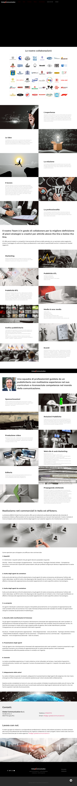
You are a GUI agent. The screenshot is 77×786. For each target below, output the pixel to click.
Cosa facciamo (42, 1)
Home (19, 1)
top (71, 782)
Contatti (56, 1)
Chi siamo (29, 1)
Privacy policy (63, 769)
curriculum (23, 385)
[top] (71, 780)
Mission (35, 1)
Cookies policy (63, 771)
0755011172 (48, 713)
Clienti (24, 1)
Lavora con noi (50, 1)
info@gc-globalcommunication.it (53, 715)
